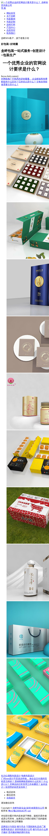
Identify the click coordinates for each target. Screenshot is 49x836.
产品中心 (11, 27)
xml (29, 811)
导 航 (3, 8)
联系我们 (11, 33)
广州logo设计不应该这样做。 (15, 778)
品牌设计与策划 (8, 826)
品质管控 (11, 30)
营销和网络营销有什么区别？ (29, 781)
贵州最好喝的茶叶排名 (19, 832)
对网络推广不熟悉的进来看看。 (16, 79)
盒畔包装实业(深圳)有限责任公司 (28, 808)
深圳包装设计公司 (23, 829)
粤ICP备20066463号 (17, 811)
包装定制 (11, 22)
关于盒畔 (11, 16)
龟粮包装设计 (27, 776)
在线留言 (11, 798)
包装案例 (11, 19)
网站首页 (11, 13)
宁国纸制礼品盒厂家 (36, 826)
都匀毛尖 (21, 826)
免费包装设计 (7, 829)
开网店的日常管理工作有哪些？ (25, 784)
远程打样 (11, 24)
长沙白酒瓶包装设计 (11, 776)
